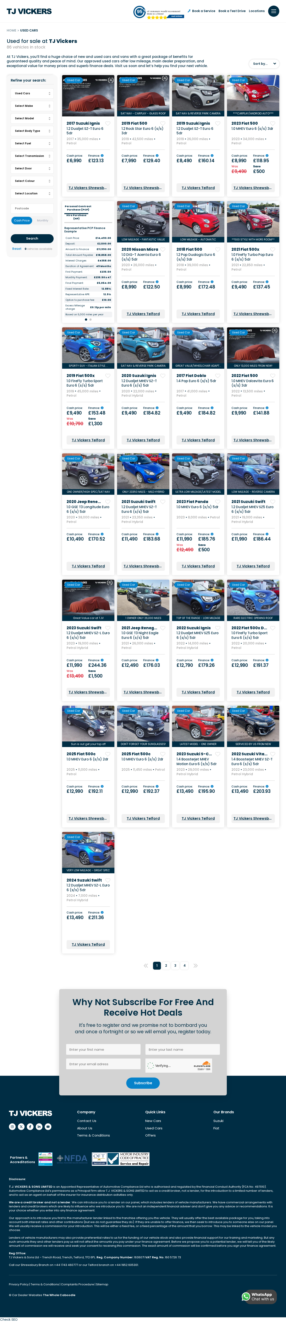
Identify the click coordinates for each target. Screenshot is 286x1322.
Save (257, 166)
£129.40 (151, 161)
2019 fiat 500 (134, 123)
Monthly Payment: (76, 277)
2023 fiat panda (192, 501)
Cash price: (75, 155)
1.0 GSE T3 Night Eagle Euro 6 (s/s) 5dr (140, 635)
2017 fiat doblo (191, 375)
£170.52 (96, 539)
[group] (88, 95)
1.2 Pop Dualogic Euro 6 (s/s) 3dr (196, 257)
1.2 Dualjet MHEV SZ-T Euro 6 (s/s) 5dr (139, 383)
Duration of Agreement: (79, 266)
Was (235, 166)
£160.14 (206, 161)
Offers (150, 1135)
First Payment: (74, 272)
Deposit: (70, 243)
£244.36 (97, 665)
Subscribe (143, 1083)
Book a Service (203, 11)
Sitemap (102, 1284)
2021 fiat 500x (245, 249)
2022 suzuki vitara (250, 754)
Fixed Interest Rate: (77, 289)
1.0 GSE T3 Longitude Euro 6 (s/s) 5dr (88, 509)
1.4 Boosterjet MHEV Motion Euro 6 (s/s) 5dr (197, 761)
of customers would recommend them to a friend (163, 12)
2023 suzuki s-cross (197, 754)
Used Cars (153, 1128)
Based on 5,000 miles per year (84, 314)
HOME (11, 30)
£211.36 (96, 917)
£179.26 (206, 665)
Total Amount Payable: (79, 255)
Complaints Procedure (78, 1284)
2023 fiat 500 (244, 123)
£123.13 (96, 161)
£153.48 (96, 413)
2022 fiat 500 (244, 375)
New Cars (153, 1120)
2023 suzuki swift (84, 628)
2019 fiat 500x (81, 375)
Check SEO (9, 1319)
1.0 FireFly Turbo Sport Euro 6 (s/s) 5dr (85, 383)
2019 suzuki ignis (193, 123)
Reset (16, 249)
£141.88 (261, 413)
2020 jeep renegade (87, 501)
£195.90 (206, 791)
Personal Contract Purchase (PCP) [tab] (78, 207)
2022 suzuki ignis (194, 628)
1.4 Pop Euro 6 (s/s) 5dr (196, 381)
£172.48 (206, 287)
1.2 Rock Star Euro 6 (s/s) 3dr (143, 131)
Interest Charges (75, 260)
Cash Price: (72, 238)
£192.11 (95, 791)
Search (32, 238)
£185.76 (206, 539)
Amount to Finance (77, 249)
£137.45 (261, 287)
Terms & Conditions (93, 1135)
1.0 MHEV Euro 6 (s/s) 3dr (252, 128)
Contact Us (86, 1120)
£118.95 (261, 161)
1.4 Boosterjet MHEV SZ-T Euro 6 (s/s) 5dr (251, 761)
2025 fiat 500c (81, 754)
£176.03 (151, 665)
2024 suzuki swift (84, 880)
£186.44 (262, 539)
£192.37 (151, 791)
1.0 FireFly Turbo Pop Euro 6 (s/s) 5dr (252, 257)
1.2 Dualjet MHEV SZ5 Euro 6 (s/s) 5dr (252, 509)
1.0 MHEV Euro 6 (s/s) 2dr (87, 759)
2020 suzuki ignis (139, 375)
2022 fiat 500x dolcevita (256, 628)
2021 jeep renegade (142, 628)
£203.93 (262, 791)
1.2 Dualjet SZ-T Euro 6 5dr (85, 131)
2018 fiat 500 (189, 249)
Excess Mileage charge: (75, 307)
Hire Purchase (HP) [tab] (76, 216)
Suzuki (218, 1120)
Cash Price (22, 220)
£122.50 (151, 287)
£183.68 (151, 539)
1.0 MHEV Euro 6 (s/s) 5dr (198, 507)
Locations (257, 11)
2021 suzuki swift (139, 501)
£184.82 (151, 413)
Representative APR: (77, 294)
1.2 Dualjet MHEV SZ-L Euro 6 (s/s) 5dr (88, 635)
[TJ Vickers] (29, 11)
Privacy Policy (19, 1284)
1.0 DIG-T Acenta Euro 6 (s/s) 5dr (141, 257)
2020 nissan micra (140, 249)
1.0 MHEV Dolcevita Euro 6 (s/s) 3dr (252, 383)
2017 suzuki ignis (83, 123)
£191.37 (261, 665)
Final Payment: (74, 283)
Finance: (94, 155)
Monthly (42, 220)
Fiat (216, 1128)
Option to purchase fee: (80, 300)
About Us (84, 1128)
